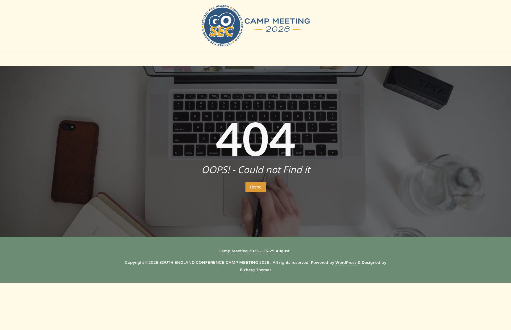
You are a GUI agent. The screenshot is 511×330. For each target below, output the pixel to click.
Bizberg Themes (255, 269)
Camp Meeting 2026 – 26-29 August (254, 250)
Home (255, 187)
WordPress (346, 262)
